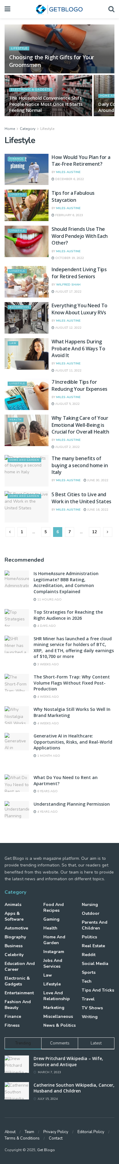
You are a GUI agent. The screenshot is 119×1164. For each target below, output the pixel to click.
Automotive (19, 307)
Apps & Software (14, 916)
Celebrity (14, 955)
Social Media (95, 963)
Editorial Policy (91, 1132)
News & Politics (59, 1025)
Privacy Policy (55, 1132)
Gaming (51, 919)
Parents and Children (94, 925)
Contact (56, 1138)
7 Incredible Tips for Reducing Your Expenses (79, 385)
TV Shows (92, 1008)
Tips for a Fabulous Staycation (73, 196)
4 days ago (46, 626)
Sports (89, 972)
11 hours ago (49, 599)
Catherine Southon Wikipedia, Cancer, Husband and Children (74, 1088)
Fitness (12, 1025)
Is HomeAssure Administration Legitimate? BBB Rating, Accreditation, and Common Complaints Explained (66, 582)
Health (15, 419)
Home (10, 128)
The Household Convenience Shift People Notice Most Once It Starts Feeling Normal (46, 104)
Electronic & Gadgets (31, 89)
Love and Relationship (56, 996)
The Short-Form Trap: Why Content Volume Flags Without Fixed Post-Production (72, 683)
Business (14, 946)
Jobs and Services (52, 963)
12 (94, 532)
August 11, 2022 (67, 370)
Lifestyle (19, 48)
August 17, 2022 (67, 292)
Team (29, 1132)
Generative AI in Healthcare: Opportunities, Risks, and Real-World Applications (73, 742)
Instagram (53, 952)
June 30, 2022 (97, 480)
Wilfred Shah (68, 285)
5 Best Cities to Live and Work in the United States (81, 497)
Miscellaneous (58, 1016)
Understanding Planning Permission (72, 804)
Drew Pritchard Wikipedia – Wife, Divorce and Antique (68, 1061)
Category (27, 128)
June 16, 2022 (97, 510)
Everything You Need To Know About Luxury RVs (79, 309)
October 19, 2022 (69, 258)
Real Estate (93, 946)
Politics (89, 937)
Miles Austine (68, 172)
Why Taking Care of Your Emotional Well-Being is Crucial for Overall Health (80, 425)
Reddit (89, 955)
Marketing (53, 1008)
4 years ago (47, 812)
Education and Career (20, 966)
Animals (13, 904)
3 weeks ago (47, 664)
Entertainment (19, 993)
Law (12, 343)
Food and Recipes (53, 907)
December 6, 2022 (69, 179)
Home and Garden (24, 460)
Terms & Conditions (22, 1138)
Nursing (90, 904)
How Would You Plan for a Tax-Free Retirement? (81, 160)
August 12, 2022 (67, 328)
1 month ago (48, 756)
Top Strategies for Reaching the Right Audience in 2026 (68, 615)
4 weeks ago (47, 697)
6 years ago (47, 791)
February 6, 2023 (68, 215)
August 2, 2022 (67, 447)
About (10, 1132)
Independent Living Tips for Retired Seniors (79, 272)
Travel (88, 999)
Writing (90, 1017)
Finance (16, 159)
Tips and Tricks (98, 990)
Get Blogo (46, 1149)
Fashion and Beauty (18, 1005)
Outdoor (90, 913)
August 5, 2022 (67, 404)
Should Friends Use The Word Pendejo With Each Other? (80, 236)
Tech (87, 981)
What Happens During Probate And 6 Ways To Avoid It (78, 348)
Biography (15, 937)
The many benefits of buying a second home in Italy (80, 465)
